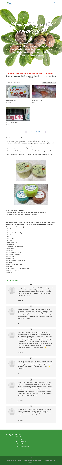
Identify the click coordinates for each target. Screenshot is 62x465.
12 (36, 132)
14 (41, 132)
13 (39, 132)
